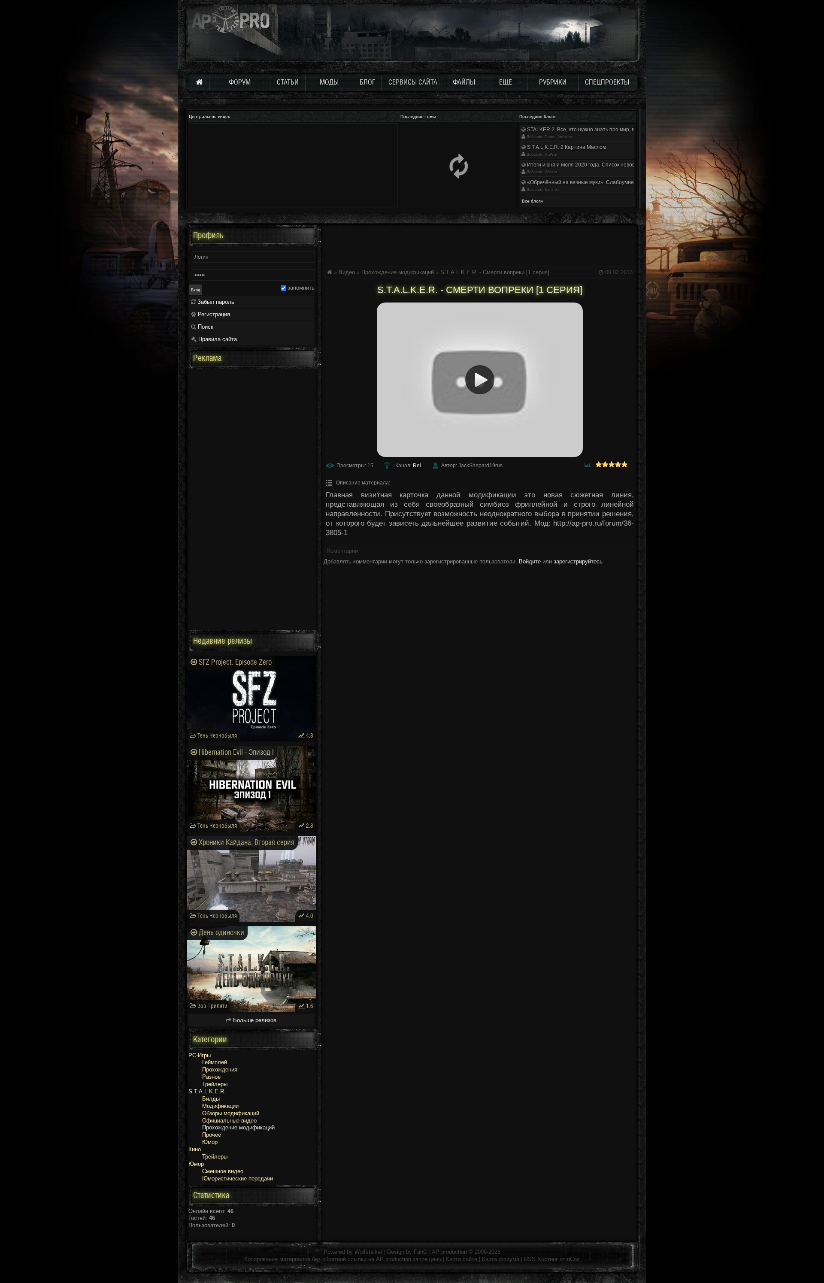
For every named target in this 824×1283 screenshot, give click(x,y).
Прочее (211, 1135)
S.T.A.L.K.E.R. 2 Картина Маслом (566, 147)
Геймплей (214, 1062)
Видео (347, 272)
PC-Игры (199, 1055)
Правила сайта (217, 339)
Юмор (210, 1142)
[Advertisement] (480, 244)
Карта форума (500, 1259)
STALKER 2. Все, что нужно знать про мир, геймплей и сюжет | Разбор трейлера (624, 130)
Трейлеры (214, 1084)
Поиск (204, 327)
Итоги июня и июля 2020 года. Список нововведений (590, 165)
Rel (417, 466)
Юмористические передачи (237, 1178)
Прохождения (219, 1069)
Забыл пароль (215, 302)
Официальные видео (229, 1120)
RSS (530, 1259)
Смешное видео (222, 1171)
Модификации (220, 1106)
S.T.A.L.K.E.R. (207, 1091)
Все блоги (532, 201)
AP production (449, 1252)
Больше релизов (253, 1020)
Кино (194, 1149)
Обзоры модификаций (230, 1113)
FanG (421, 1252)
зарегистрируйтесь (578, 561)
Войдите (530, 561)
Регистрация (213, 314)
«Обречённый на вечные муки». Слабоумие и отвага (590, 182)
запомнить (301, 287)
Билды (211, 1098)
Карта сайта (461, 1259)
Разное (211, 1077)
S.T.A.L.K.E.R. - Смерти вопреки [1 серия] (494, 272)
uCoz (573, 1259)
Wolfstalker (368, 1252)
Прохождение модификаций (397, 272)
